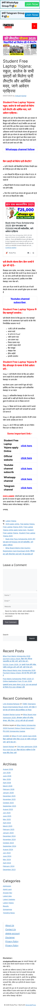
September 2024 (9, 846)
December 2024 (9, 836)
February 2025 (8, 829)
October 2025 (8, 803)
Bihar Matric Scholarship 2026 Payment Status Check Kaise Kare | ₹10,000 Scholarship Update (19, 728)
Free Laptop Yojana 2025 (13, 527)
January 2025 (8, 833)
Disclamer (10, 937)
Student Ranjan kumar (11, 715)
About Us (9, 925)
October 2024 (8, 843)
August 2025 (8, 809)
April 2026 (7, 783)
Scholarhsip (7, 909)
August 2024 (8, 850)
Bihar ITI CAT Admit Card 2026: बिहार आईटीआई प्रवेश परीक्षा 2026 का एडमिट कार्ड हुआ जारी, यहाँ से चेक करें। (20, 739)
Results (6, 906)
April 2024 (7, 863)
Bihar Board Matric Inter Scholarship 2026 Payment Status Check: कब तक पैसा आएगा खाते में (19, 672)
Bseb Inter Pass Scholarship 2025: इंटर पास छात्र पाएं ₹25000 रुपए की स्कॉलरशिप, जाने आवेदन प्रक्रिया (19, 542)
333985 (6, 736)
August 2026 (8, 769)
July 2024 (7, 853)
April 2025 (7, 823)
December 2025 (9, 796)
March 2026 (7, 786)
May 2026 (7, 779)
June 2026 (7, 776)
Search (5, 635)
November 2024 (9, 839)
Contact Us (10, 929)
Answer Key (7, 893)
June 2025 (7, 816)
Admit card (7, 889)
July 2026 (7, 773)
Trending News (9, 913)
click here (26, 458)
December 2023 (9, 870)
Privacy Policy (11, 941)
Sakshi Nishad (8, 747)
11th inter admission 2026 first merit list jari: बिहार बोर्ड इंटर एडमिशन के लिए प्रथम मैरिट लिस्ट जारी (20, 750)
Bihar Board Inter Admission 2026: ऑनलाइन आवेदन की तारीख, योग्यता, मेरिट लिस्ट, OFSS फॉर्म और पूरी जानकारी (19, 718)
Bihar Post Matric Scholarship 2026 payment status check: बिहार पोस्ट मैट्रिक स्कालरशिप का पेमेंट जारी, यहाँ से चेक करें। (17, 658)
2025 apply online (12, 524)
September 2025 (9, 806)
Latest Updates (9, 899)
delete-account (12, 933)
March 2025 (7, 826)
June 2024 (7, 856)
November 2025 (9, 799)
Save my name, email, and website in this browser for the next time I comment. (19, 613)
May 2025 (7, 819)
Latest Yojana (11, 521)
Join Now (32, 4)
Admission (7, 886)
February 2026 (8, 789)
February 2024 (8, 866)
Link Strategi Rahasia (11, 704)
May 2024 (7, 860)
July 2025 (6, 813)
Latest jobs (7, 896)
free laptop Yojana (27, 524)
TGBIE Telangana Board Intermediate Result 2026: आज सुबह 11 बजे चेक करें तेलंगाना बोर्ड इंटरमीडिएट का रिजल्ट (20, 707)
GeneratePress (31, 1005)
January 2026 (8, 793)
